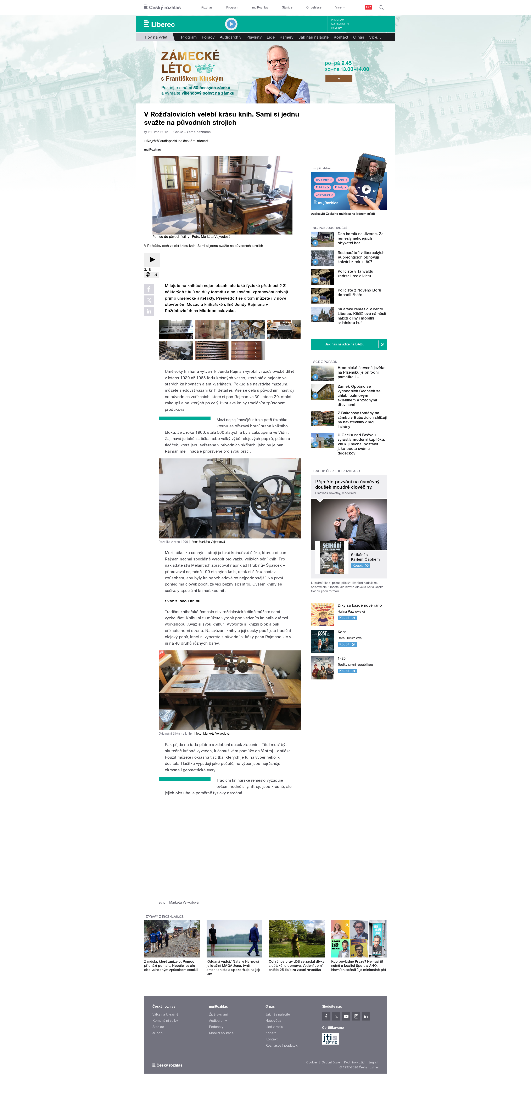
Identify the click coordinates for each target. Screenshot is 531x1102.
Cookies (312, 1062)
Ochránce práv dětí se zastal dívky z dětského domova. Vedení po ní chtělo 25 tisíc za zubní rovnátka (296, 966)
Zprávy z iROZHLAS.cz (165, 917)
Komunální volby (165, 1021)
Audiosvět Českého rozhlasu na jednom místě (343, 213)
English (374, 1062)
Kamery (336, 28)
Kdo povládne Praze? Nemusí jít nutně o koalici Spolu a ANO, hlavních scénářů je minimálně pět (358, 966)
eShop (157, 1033)
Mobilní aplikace (221, 1033)
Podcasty (216, 1027)
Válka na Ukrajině (165, 1014)
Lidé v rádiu (274, 1027)
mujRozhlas (260, 7)
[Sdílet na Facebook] (149, 289)
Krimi (341, 180)
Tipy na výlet (155, 37)
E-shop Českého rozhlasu (336, 471)
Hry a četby (322, 180)
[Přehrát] (152, 260)
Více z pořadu (325, 362)
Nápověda (273, 1021)
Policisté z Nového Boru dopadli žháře (359, 292)
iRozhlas (207, 7)
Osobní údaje (331, 1062)
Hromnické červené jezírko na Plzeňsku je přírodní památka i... (362, 372)
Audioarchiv (340, 24)
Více (375, 37)
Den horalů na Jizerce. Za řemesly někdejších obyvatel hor (361, 238)
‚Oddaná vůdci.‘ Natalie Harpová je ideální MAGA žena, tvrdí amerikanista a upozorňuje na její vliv (233, 968)
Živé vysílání (323, 194)
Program (232, 7)
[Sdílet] (155, 275)
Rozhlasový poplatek (281, 1045)
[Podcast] (148, 275)
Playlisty (254, 37)
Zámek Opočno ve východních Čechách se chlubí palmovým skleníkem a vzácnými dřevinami (359, 395)
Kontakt (341, 37)
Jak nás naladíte (314, 37)
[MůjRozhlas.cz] (152, 150)
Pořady (208, 37)
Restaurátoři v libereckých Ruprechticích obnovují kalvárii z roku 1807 (361, 257)
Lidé (271, 37)
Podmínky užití (354, 1062)
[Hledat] (381, 7)
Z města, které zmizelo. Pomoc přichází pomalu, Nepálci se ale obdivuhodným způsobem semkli (171, 966)
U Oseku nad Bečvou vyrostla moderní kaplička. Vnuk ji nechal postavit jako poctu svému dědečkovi (361, 444)
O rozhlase (314, 7)
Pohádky (321, 187)
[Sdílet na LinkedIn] (149, 311)
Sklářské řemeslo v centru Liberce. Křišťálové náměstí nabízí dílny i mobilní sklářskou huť (362, 316)
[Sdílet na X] (149, 300)
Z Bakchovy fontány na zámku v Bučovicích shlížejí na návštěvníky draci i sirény (362, 420)
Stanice (287, 7)
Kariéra (271, 1033)
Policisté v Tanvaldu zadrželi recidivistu (355, 273)
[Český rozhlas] (162, 7)
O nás (358, 37)
